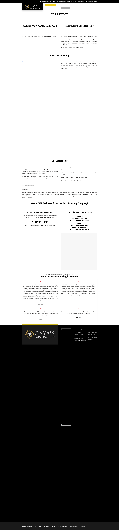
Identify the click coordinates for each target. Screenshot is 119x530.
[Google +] (88, 8)
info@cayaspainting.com (92, 1)
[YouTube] (91, 8)
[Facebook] (86, 8)
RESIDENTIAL (54, 526)
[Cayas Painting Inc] (32, 6)
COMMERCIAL (46, 526)
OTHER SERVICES (63, 526)
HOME (40, 526)
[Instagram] (90, 8)
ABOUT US (83, 526)
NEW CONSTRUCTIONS (73, 526)
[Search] (96, 8)
